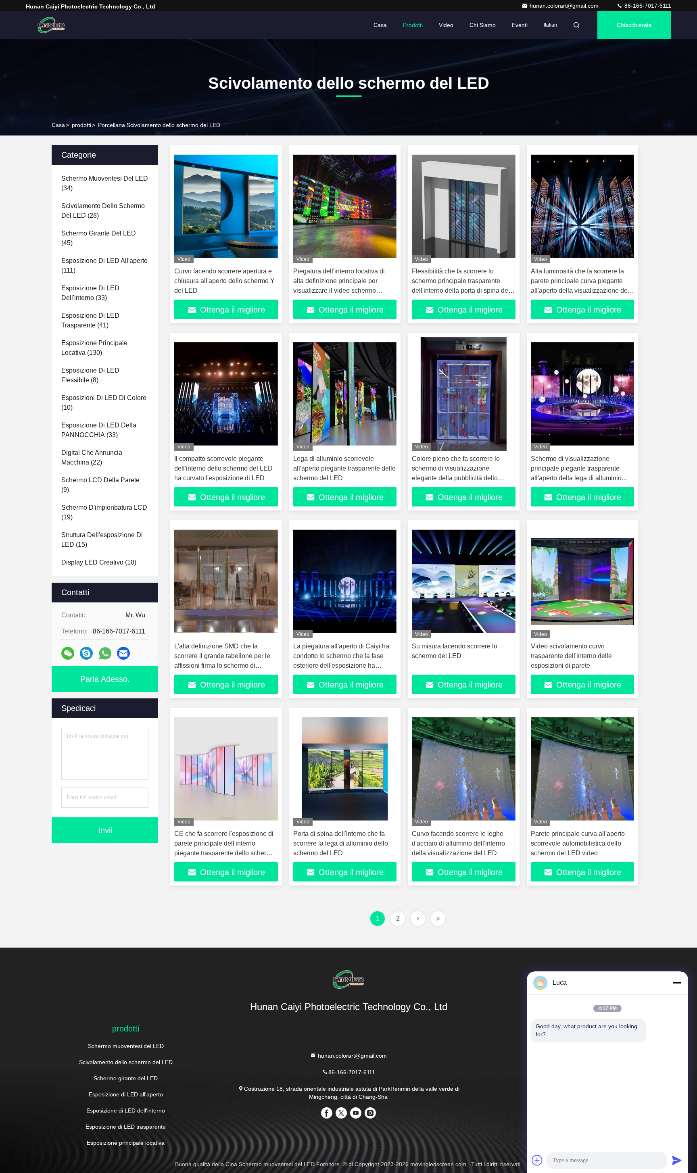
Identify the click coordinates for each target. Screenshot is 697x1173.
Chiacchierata (634, 25)
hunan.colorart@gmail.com (565, 5)
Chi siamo (483, 25)
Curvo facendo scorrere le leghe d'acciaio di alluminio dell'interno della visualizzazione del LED (458, 843)
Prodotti (413, 25)
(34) (104, 183)
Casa (380, 25)
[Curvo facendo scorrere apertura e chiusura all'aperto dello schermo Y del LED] (226, 206)
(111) (104, 265)
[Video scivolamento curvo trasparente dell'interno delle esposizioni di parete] (582, 581)
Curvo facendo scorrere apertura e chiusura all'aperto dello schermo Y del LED (224, 281)
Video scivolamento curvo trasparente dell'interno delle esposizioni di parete (571, 656)
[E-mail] (123, 653)
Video (446, 25)
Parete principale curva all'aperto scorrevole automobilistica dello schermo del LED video (578, 843)
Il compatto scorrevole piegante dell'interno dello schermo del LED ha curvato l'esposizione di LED (223, 468)
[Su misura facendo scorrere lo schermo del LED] (463, 581)
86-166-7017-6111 (647, 5)
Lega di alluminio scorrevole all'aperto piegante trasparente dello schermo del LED (344, 468)
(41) (90, 320)
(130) (94, 348)
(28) (103, 210)
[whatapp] (105, 653)
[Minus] (677, 983)
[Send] (676, 1160)
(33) (90, 293)
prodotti (81, 125)
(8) (90, 375)
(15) (102, 539)
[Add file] (537, 1160)
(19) (104, 512)
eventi (520, 25)
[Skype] (86, 653)
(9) (100, 485)
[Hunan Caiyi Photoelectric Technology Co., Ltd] (51, 25)
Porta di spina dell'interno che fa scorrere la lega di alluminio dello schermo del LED (340, 843)
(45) (98, 238)
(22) (91, 457)
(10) (103, 402)
